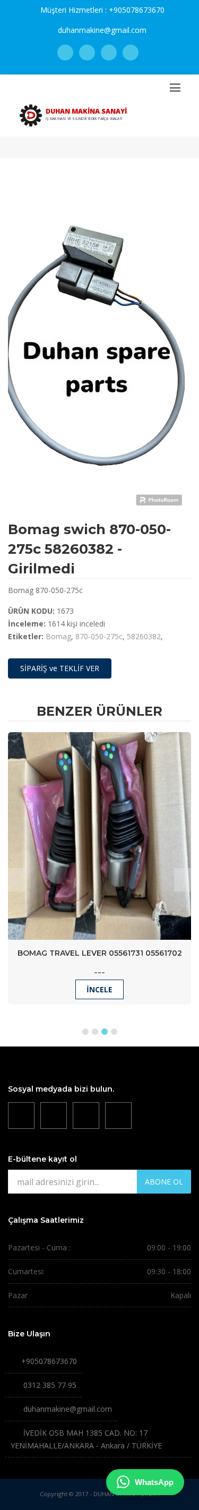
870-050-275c (99, 636)
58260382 (144, 636)
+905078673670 (137, 10)
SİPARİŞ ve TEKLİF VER (59, 668)
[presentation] (16, 879)
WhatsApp (154, 1482)
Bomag (58, 636)
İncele (99, 989)
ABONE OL (164, 1182)
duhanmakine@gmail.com (102, 30)
